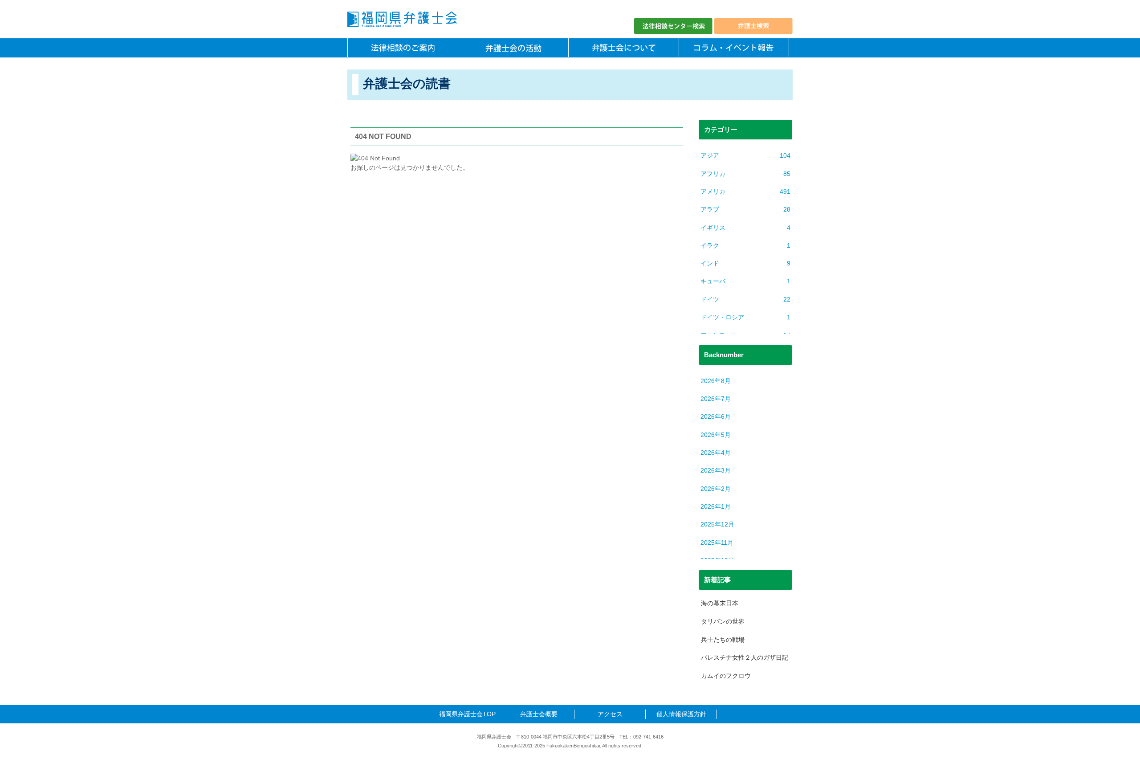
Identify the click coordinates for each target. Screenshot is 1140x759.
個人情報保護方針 (681, 714)
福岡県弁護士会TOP (467, 714)
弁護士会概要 (539, 714)
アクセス (610, 714)
